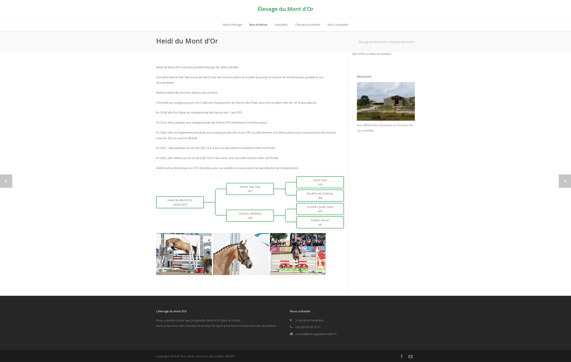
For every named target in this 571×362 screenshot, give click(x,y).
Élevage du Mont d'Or (285, 8)
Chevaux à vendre (307, 25)
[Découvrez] (386, 120)
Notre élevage (232, 25)
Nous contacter (338, 25)
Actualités (281, 25)
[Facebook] (401, 356)
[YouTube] (410, 356)
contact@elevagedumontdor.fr (316, 334)
